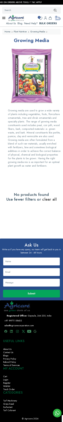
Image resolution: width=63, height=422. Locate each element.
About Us (11, 23)
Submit (31, 293)
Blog (19, 23)
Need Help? (31, 23)
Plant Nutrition (20, 31)
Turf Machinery (10, 400)
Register (7, 382)
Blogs (5, 355)
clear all (49, 199)
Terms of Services (11, 365)
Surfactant (8, 407)
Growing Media (37, 31)
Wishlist (6, 386)
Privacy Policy (9, 358)
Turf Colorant (9, 410)
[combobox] (31, 10)
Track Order (9, 389)
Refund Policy (9, 362)
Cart (5, 376)
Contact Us (8, 352)
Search (55, 10)
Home (7, 31)
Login (5, 379)
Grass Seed (8, 403)
